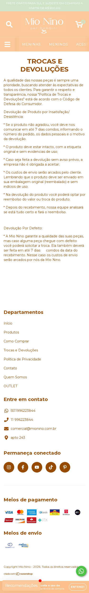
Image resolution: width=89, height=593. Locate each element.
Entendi (77, 587)
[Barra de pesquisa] (9, 24)
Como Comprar (16, 341)
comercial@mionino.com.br (33, 429)
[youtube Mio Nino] (37, 467)
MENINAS (31, 44)
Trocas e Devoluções (21, 350)
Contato (10, 368)
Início (8, 323)
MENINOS (58, 44)
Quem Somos (15, 377)
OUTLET (10, 386)
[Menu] (7, 44)
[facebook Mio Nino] (23, 467)
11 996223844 (22, 420)
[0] (79, 25)
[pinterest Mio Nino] (65, 467)
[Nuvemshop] (18, 574)
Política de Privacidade (22, 359)
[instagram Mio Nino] (9, 467)
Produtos (11, 332)
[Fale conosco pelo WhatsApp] (81, 571)
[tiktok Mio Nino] (51, 467)
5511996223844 (23, 411)
